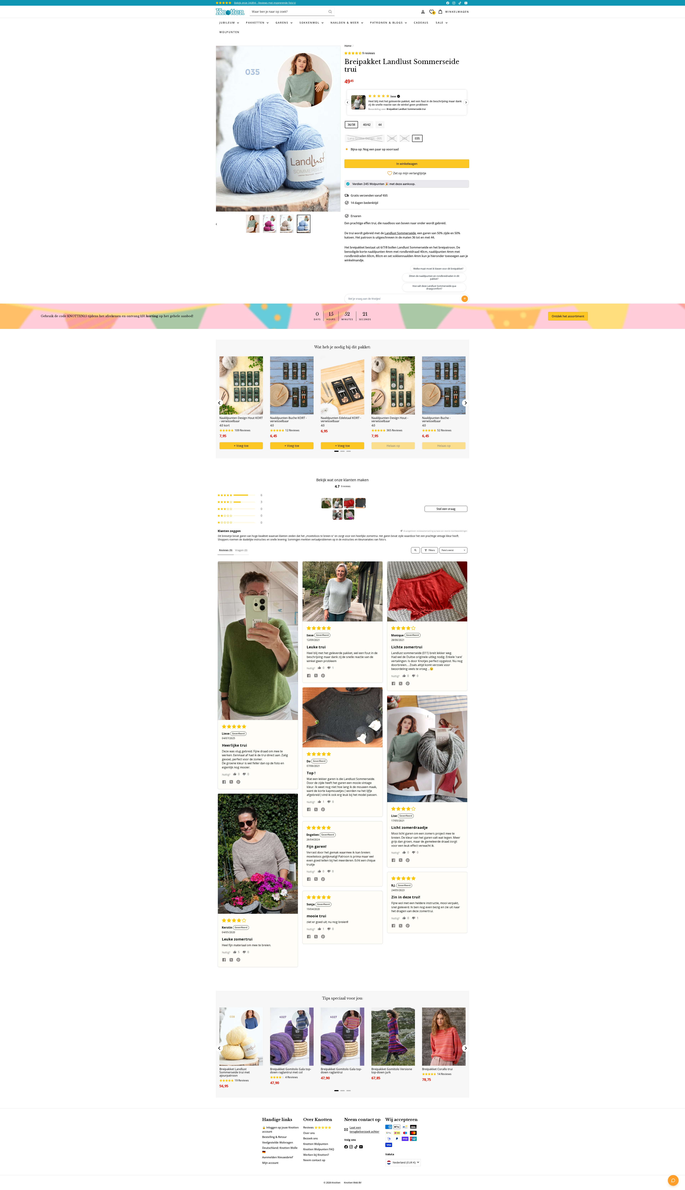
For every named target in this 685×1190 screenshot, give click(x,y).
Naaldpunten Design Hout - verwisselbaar (389, 419)
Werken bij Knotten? (316, 1154)
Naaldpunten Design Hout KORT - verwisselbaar (241, 419)
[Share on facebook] (224, 782)
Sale (440, 22)
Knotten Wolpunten (315, 1144)
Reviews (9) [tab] (225, 550)
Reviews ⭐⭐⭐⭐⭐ (317, 1127)
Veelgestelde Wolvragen (277, 1142)
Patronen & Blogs (387, 22)
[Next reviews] (466, 102)
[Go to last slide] (219, 402)
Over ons (309, 1133)
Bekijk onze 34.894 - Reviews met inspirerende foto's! (265, 2)
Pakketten (256, 22)
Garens (283, 22)
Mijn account (270, 1162)
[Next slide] (465, 402)
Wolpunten (229, 32)
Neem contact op (314, 1160)
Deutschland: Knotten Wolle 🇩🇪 (280, 1150)
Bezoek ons (310, 1138)
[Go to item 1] (326, 503)
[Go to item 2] (338, 503)
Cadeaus (421, 22)
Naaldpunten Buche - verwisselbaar (436, 419)
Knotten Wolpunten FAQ (318, 1149)
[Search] (330, 11)
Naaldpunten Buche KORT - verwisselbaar (288, 419)
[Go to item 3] (349, 503)
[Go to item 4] (360, 503)
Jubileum (227, 22)
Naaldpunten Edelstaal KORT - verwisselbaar (341, 419)
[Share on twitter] (231, 782)
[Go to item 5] (338, 514)
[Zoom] (278, 129)
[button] (353, 53)
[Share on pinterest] (238, 782)
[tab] (336, 451)
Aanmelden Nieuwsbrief (277, 1157)
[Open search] (415, 550)
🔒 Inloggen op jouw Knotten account (280, 1129)
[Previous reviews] (347, 102)
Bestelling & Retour (274, 1137)
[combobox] (292, 11)
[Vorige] (218, 223)
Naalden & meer (345, 22)
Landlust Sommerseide (400, 233)
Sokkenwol (310, 22)
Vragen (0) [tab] (241, 550)
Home (347, 45)
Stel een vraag (446, 509)
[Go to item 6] (349, 514)
